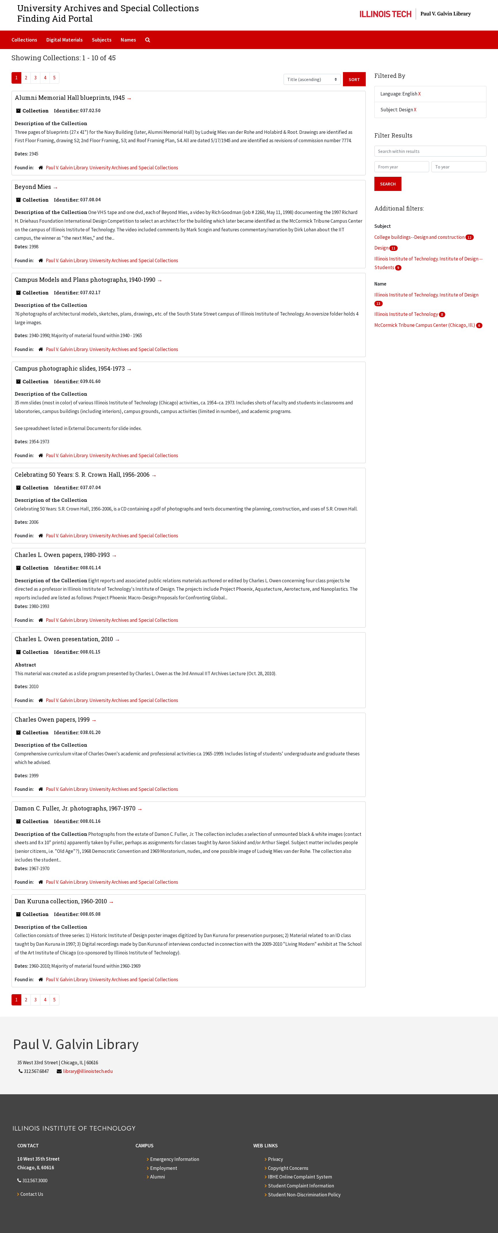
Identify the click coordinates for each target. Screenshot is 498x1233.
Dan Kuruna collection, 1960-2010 (61, 901)
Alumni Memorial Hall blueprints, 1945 (70, 97)
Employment (163, 1168)
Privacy (275, 1159)
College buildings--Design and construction (419, 237)
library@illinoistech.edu (88, 1071)
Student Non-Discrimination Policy (304, 1194)
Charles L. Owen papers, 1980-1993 (63, 554)
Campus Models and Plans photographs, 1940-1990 (86, 279)
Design (381, 248)
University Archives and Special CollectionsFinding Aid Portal (108, 13)
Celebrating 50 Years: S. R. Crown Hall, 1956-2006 (83, 474)
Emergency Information (174, 1159)
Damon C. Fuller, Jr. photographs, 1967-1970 (76, 808)
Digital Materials (64, 39)
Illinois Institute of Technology (406, 314)
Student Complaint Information (301, 1186)
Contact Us (31, 1194)
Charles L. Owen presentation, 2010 (64, 639)
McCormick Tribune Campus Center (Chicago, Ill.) (425, 325)
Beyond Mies (33, 186)
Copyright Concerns (288, 1168)
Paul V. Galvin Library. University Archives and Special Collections (112, 167)
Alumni (157, 1177)
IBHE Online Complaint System (300, 1177)
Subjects (102, 39)
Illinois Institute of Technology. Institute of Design (426, 295)
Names (128, 39)
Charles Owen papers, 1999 (53, 719)
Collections (24, 39)
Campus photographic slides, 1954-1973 (70, 368)
